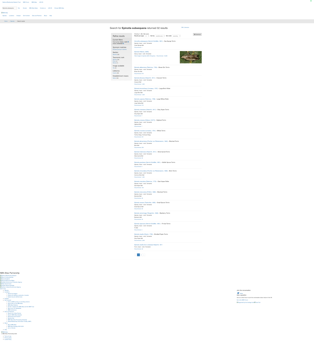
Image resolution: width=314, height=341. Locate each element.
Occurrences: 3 (138, 230)
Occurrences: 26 (138, 158)
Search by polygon (12, 293)
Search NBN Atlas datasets (15, 315)
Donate (25, 8)
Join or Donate (11, 328)
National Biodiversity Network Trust (12, 2)
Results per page (139, 36)
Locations (11, 15)
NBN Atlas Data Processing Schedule (17, 320)
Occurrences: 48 (138, 198)
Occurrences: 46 (138, 249)
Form (114, 61)
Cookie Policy (7, 339)
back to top (3, 288)
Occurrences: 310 (139, 105)
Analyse (19, 15)
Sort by (152, 36)
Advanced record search (14, 316)
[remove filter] (128, 42)
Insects (115, 73)
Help (50, 15)
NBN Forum (26, 2)
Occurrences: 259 (139, 147)
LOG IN (41, 2)
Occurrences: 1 (138, 47)
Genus (115, 63)
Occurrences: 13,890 (162, 56)
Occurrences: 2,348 (139, 240)
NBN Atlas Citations (13, 305)
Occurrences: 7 (138, 116)
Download (198, 34)
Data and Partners (37, 15)
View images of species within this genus (144, 56)
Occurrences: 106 (139, 187)
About (45, 15)
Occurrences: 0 (138, 166)
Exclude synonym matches (120, 49)
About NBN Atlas (12, 324)
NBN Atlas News (33, 8)
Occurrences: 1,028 (139, 94)
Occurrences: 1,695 (139, 84)
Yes (114, 68)
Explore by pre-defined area (15, 297)
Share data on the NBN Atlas (15, 303)
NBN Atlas (34, 2)
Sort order (169, 36)
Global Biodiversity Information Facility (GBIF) (19, 321)
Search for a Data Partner (14, 313)
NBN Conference (12, 310)
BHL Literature (185, 27)
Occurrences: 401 (139, 137)
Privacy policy (8, 338)
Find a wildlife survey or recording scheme (19, 302)
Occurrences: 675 (139, 73)
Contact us (43, 8)
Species (5, 15)
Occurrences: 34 (138, 219)
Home (6, 21)
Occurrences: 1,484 (139, 177)
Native (114, 78)
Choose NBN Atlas (59, 8)
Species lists (11, 318)
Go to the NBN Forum (242, 300)
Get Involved (26, 15)
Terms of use (7, 336)
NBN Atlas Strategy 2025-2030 (16, 326)
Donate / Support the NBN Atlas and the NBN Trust (21, 306)
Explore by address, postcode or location (18, 295)
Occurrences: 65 (138, 208)
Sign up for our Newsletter (14, 308)
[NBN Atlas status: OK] (310, 1)
